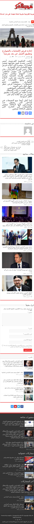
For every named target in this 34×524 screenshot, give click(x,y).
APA (21, 515)
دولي (26, 25)
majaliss (28, 56)
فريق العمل (5, 521)
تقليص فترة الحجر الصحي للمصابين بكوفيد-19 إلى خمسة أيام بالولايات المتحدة (21, 142)
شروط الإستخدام (13, 521)
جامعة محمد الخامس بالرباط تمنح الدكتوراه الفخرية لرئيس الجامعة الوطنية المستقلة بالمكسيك (17, 247)
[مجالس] (17, 6)
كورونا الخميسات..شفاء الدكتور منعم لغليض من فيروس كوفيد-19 (13, 473)
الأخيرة (30, 357)
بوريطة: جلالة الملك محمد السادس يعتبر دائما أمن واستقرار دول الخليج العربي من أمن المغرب (13, 381)
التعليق (30, 312)
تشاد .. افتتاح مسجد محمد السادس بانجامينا (19, 21)
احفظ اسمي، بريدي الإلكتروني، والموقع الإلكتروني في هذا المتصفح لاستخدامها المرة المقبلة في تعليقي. (18, 346)
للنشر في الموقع (27, 521)
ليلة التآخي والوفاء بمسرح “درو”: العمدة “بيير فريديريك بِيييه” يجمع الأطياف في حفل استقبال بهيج (17, 224)
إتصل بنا (20, 521)
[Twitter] (18, 406)
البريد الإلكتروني (27, 334)
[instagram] (12, 406)
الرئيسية (30, 25)
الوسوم (30, 368)
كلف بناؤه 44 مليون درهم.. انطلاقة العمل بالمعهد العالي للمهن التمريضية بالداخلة (13, 466)
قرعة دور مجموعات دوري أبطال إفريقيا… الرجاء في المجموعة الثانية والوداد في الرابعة (12, 148)
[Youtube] (15, 406)
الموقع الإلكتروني (28, 339)
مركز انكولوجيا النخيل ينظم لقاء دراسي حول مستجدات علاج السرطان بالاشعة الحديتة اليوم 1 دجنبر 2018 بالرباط (13, 445)
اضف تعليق (27, 57)
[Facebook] (21, 406)
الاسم (30, 328)
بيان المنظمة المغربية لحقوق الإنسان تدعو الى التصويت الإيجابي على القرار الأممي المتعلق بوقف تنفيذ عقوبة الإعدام (13, 424)
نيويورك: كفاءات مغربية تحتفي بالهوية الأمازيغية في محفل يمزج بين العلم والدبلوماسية (17, 201)
